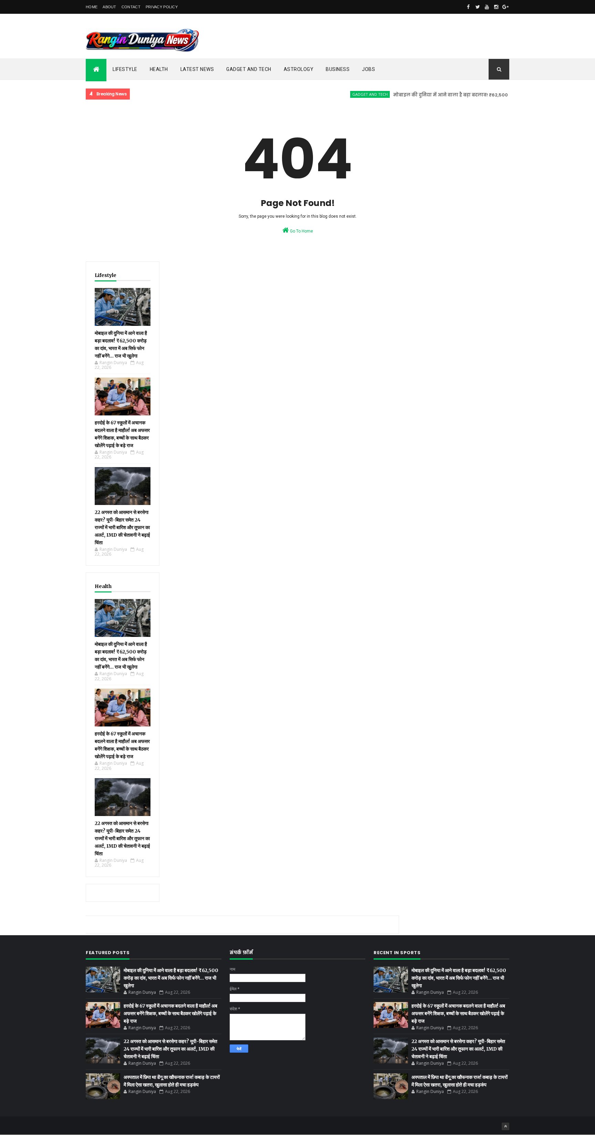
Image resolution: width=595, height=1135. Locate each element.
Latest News (197, 69)
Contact (131, 7)
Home (91, 7)
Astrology (299, 69)
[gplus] (505, 7)
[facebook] (468, 7)
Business (337, 69)
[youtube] (487, 7)
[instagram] (496, 7)
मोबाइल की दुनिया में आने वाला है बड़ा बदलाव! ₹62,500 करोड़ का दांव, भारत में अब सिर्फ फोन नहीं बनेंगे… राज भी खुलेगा (171, 978)
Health (159, 69)
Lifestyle (125, 69)
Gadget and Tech (248, 69)
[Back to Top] (505, 1126)
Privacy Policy (162, 7)
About (109, 7)
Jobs (368, 69)
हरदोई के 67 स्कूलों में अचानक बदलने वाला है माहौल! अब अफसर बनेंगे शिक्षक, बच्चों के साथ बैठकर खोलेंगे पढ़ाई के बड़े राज (170, 1013)
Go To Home (301, 231)
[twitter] (477, 7)
